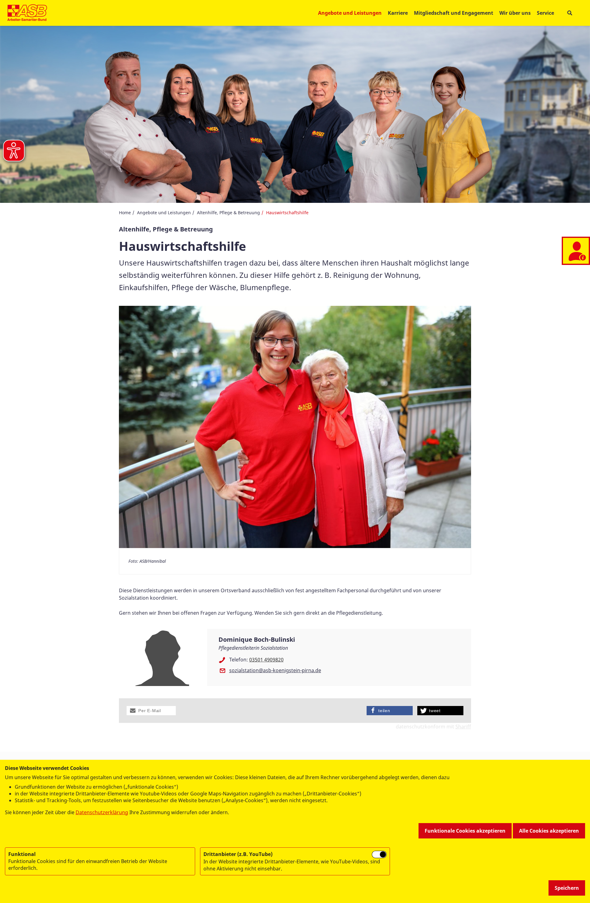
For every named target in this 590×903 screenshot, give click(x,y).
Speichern (567, 888)
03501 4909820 (266, 659)
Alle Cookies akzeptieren (549, 830)
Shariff (463, 726)
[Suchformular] (569, 13)
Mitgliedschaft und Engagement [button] (453, 13)
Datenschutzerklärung (102, 812)
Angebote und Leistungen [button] (350, 13)
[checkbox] (379, 854)
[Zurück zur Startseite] (27, 13)
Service (545, 13)
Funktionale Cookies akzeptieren (465, 830)
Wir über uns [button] (515, 13)
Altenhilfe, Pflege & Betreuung (228, 212)
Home (125, 212)
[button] (151, 710)
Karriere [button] (398, 13)
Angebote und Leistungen (164, 212)
